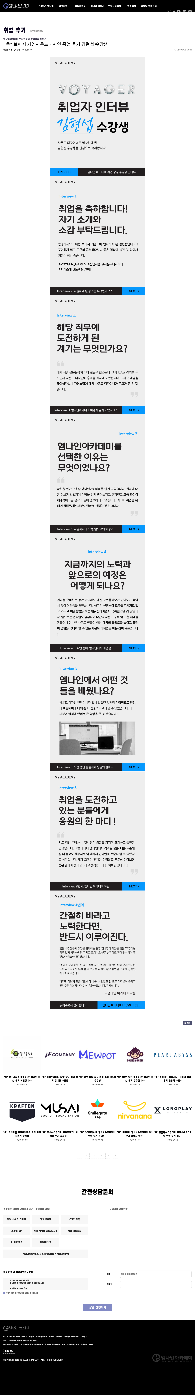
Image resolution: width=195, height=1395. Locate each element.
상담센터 (131, 6)
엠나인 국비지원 (149, 6)
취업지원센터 (114, 6)
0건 (18, 49)
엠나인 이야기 (97, 6)
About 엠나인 (46, 6)
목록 (188, 1023)
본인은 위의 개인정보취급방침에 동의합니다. (22, 1293)
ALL (43, 1360)
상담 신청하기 (97, 1307)
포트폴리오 (80, 6)
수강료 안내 (9, 1351)
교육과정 (63, 6)
